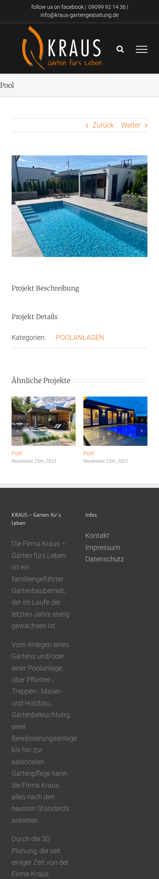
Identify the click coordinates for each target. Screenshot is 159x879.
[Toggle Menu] (142, 49)
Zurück (103, 125)
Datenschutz (104, 559)
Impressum (102, 547)
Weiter (130, 125)
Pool (17, 453)
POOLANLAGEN (80, 337)
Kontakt (97, 535)
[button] (17, 431)
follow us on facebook (57, 7)
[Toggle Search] (120, 49)
